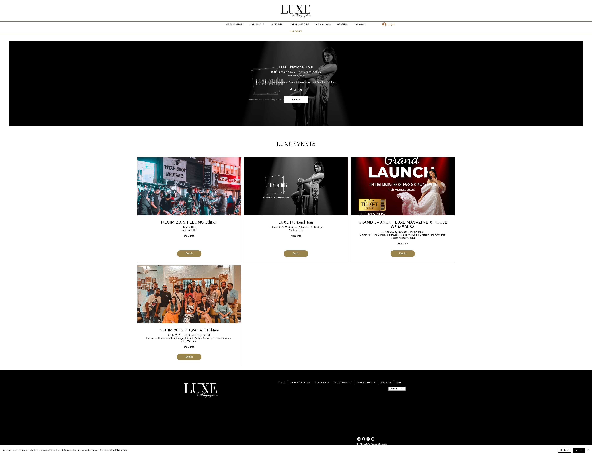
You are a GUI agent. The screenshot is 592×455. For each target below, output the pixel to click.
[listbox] (397, 389)
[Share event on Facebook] (291, 89)
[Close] (588, 450)
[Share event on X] (295, 90)
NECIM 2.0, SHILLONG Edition (189, 222)
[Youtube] (372, 439)
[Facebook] (363, 439)
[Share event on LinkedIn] (300, 89)
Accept (578, 450)
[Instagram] (368, 439)
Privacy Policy (122, 450)
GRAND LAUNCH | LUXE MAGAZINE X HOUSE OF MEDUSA (402, 225)
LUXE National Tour (296, 67)
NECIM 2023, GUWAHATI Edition (189, 330)
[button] (397, 389)
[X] (359, 439)
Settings (564, 450)
